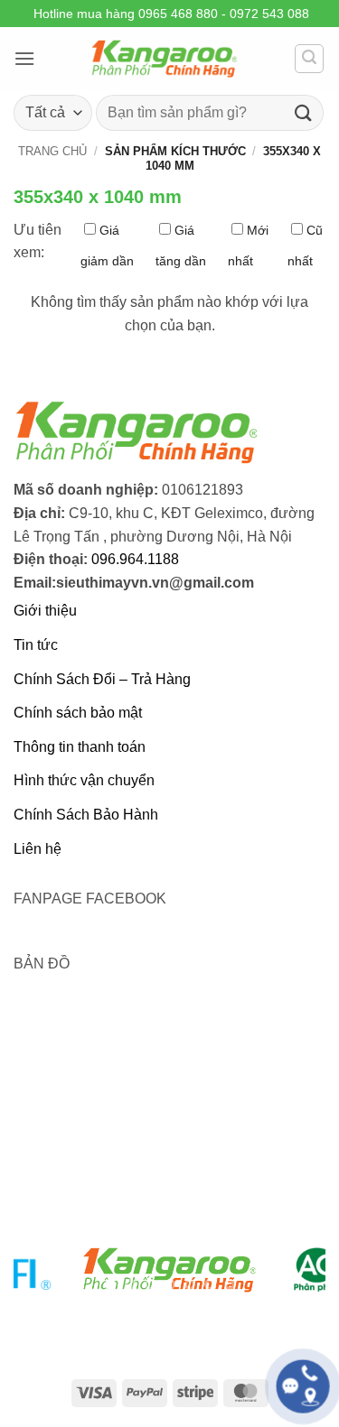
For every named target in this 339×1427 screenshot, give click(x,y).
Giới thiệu (45, 610)
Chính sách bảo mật (78, 712)
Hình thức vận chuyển (84, 780)
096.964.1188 (135, 559)
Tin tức (36, 645)
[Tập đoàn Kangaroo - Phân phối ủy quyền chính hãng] (164, 58)
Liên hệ (37, 849)
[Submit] (304, 112)
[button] (24, 58)
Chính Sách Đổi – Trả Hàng (102, 679)
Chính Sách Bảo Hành (86, 814)
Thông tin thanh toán (80, 747)
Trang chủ (52, 151)
